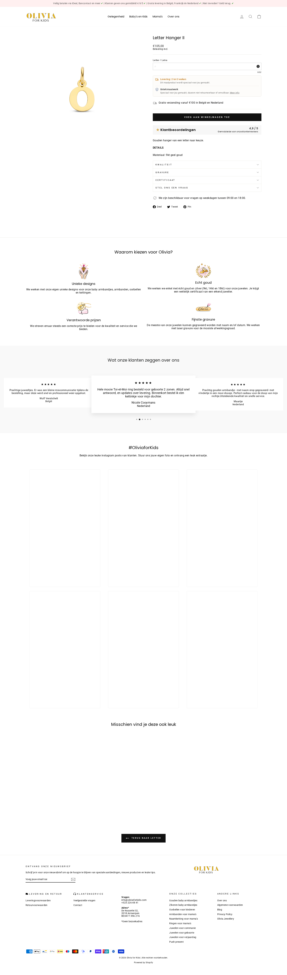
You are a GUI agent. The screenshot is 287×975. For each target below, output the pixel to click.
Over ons (173, 16)
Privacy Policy (225, 914)
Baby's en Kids (138, 16)
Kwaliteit (163, 164)
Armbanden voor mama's (182, 914)
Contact (77, 905)
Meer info (234, 92)
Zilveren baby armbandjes (183, 905)
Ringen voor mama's (180, 923)
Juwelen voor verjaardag (182, 937)
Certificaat (165, 180)
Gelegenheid (116, 16)
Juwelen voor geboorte (181, 932)
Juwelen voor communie (182, 928)
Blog (219, 909)
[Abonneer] (73, 879)
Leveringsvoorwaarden (38, 900)
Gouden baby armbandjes (183, 900)
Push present (176, 941)
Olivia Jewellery (225, 918)
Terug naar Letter (145, 838)
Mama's (157, 16)
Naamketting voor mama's (183, 918)
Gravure (162, 172)
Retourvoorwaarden (37, 905)
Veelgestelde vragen (84, 900)
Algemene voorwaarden (230, 905)
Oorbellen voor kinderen (182, 909)
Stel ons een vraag (171, 187)
